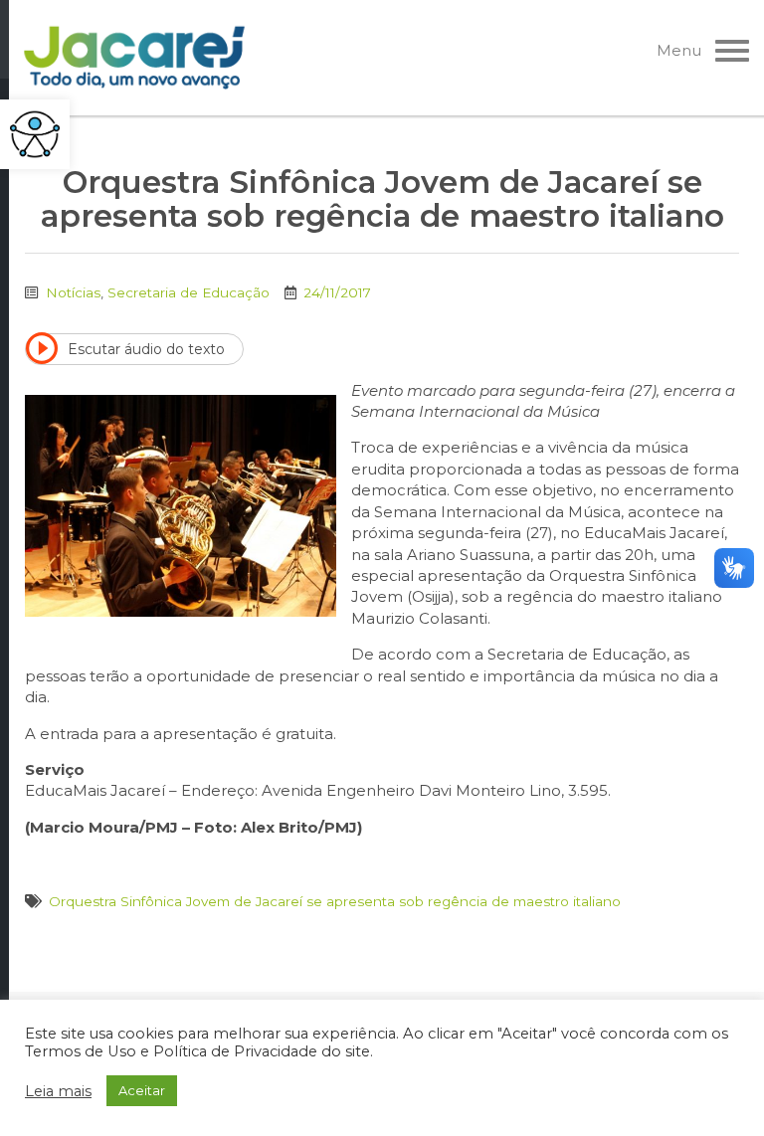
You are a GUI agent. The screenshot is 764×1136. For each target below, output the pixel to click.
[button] (35, 134)
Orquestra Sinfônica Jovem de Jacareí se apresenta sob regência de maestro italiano (335, 901)
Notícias (73, 292)
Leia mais (58, 1091)
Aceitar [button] (141, 1090)
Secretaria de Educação (188, 292)
